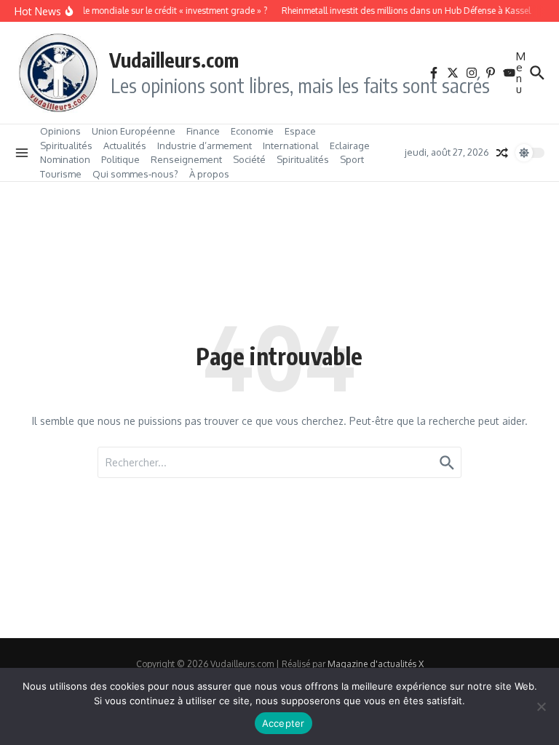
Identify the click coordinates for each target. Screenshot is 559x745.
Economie (252, 131)
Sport (352, 159)
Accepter (283, 723)
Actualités (124, 145)
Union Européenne (133, 131)
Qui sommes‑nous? (135, 174)
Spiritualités (66, 145)
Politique (120, 159)
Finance (203, 131)
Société (249, 159)
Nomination (65, 159)
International (291, 145)
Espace (300, 131)
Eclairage (350, 145)
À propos (209, 174)
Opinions (60, 131)
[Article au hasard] (502, 153)
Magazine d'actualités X (376, 663)
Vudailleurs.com (174, 59)
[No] (541, 706)
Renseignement (186, 159)
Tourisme (61, 174)
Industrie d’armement (204, 145)
